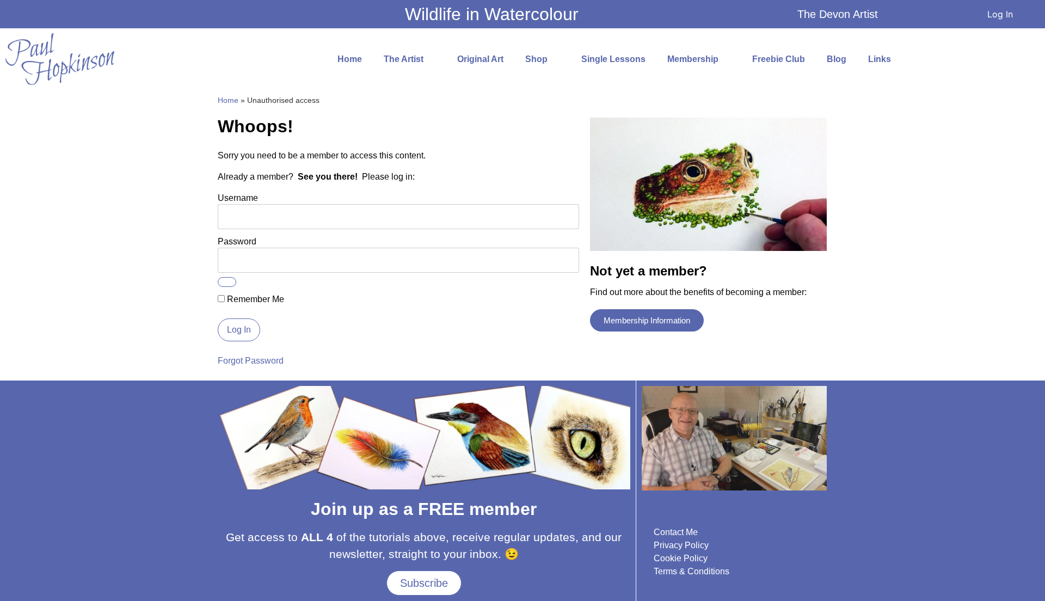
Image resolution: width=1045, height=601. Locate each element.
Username (238, 198)
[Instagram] (55, 14)
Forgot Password (251, 360)
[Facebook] (11, 14)
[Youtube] (33, 14)
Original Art (480, 59)
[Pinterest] (98, 14)
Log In (1000, 14)
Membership (692, 59)
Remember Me (254, 299)
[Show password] (227, 282)
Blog (836, 59)
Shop (536, 59)
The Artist (403, 59)
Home (349, 59)
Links (879, 59)
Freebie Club (778, 59)
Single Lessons (613, 59)
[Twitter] (77, 14)
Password (237, 241)
